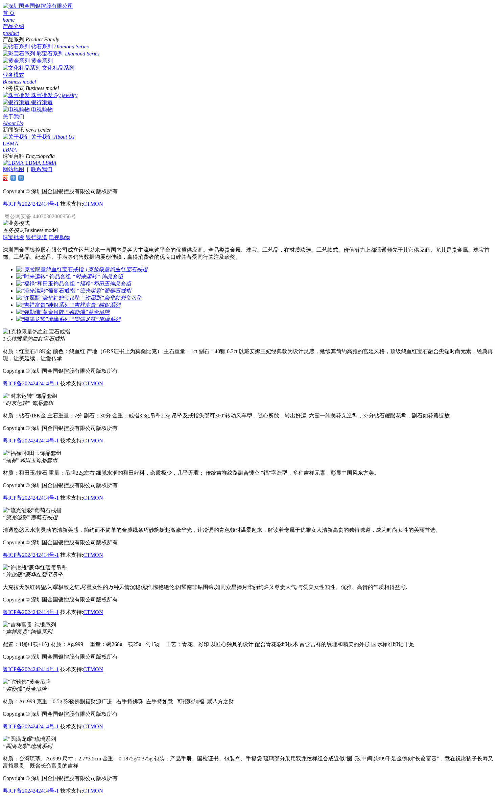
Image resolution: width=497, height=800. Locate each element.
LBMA (33, 163)
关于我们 (42, 137)
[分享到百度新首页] (21, 178)
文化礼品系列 (58, 68)
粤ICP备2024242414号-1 (31, 204)
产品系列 (13, 39)
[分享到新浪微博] (5, 178)
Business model (41, 230)
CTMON (93, 204)
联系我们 (41, 169)
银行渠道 (42, 102)
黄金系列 (42, 61)
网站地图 (13, 169)
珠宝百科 (13, 156)
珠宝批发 (42, 95)
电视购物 (42, 109)
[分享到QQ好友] (13, 178)
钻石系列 (42, 46)
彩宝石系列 (50, 53)
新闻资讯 (13, 130)
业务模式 (13, 88)
